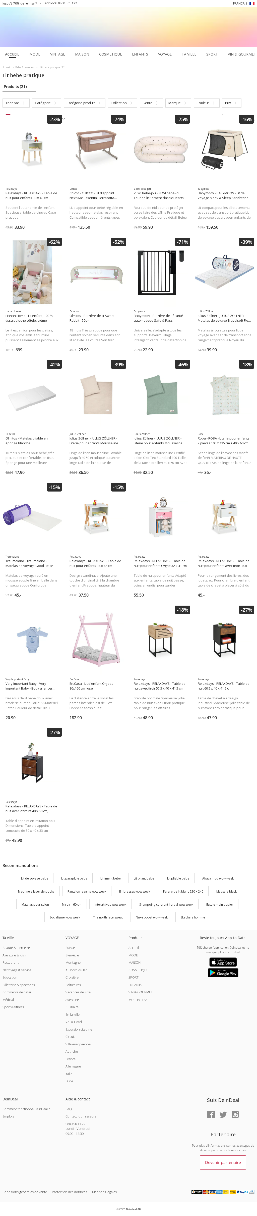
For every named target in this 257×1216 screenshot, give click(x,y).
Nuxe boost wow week (152, 917)
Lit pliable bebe (178, 878)
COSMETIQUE (138, 970)
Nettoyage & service (17, 970)
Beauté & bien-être (16, 947)
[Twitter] (223, 1115)
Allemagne (73, 1066)
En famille (73, 1014)
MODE (133, 955)
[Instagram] (235, 1115)
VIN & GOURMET (140, 992)
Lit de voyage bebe (34, 878)
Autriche (72, 1051)
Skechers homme (193, 917)
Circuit (70, 1036)
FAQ (69, 1109)
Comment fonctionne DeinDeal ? (26, 1109)
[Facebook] (211, 1115)
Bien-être (72, 955)
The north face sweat (108, 917)
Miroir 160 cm (72, 904)
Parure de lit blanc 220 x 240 (183, 891)
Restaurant (11, 962)
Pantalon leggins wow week (87, 891)
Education (10, 977)
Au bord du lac (76, 970)
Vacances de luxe (78, 992)
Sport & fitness (13, 1007)
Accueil (133, 947)
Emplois (8, 1116)
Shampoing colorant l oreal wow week (166, 904)
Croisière (72, 977)
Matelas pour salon (35, 904)
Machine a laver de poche (36, 891)
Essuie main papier (219, 904)
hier (243, 1150)
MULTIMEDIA (137, 999)
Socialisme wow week (65, 917)
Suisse (70, 947)
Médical (8, 999)
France (71, 1059)
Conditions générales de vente (25, 1192)
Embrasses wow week (134, 891)
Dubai (70, 1081)
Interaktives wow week (110, 904)
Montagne (73, 962)
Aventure (72, 999)
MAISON (134, 962)
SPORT (133, 977)
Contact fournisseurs (81, 1116)
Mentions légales (104, 1192)
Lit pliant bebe (144, 878)
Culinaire (72, 1007)
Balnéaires (73, 985)
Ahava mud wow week (218, 878)
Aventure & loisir (15, 955)
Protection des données (69, 1192)
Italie (69, 1074)
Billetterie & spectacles (19, 985)
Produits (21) (15, 86)
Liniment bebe (110, 878)
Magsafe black (226, 891)
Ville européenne (78, 1044)
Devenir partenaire (223, 1162)
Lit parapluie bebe (74, 878)
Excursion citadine (79, 1029)
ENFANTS (135, 985)
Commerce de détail (17, 992)
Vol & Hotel (74, 1021)
